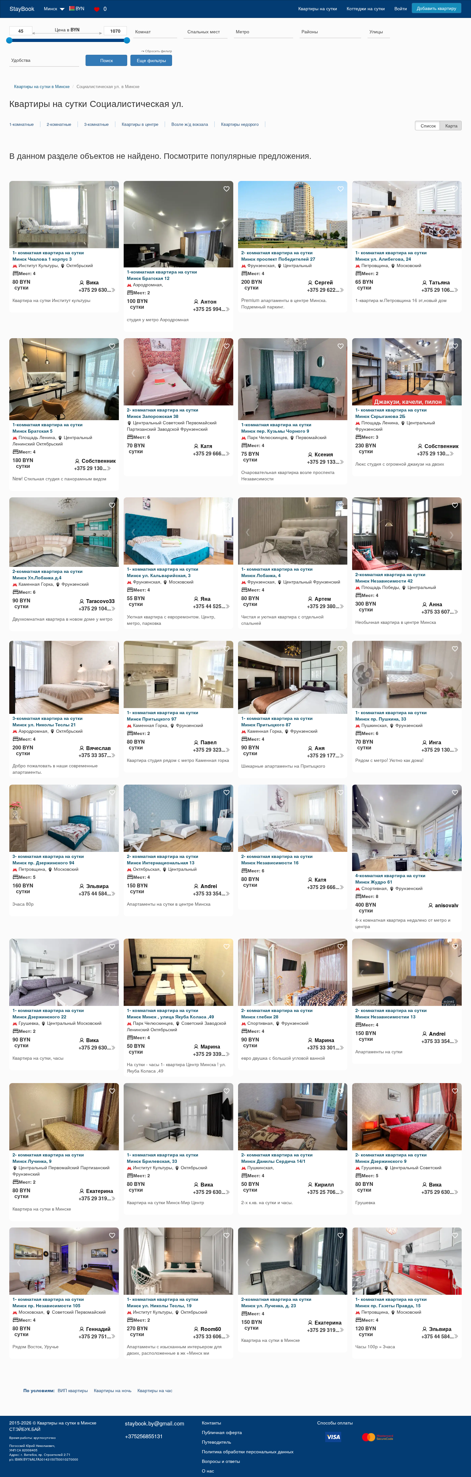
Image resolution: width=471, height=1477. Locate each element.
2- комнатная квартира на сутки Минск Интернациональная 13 (162, 859)
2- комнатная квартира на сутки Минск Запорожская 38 (162, 412)
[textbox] (203, 31)
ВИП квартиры (73, 1390)
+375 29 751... (94, 1336)
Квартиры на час (154, 1390)
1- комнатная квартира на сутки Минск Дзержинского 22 (48, 1013)
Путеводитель (216, 1442)
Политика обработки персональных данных (247, 1451)
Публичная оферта (222, 1432)
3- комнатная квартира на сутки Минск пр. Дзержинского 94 (48, 859)
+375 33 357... (94, 755)
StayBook (22, 8)
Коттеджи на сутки (366, 8)
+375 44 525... (209, 606)
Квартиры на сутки (317, 8)
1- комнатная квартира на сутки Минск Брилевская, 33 (162, 1157)
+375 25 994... (209, 309)
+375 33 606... (209, 1336)
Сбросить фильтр (158, 51)
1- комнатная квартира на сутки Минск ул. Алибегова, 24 (391, 255)
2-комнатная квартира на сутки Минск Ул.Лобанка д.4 (47, 574)
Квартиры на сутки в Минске (66, 1422)
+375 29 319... (94, 1198)
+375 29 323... (209, 749)
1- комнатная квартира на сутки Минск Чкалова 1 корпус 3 (48, 255)
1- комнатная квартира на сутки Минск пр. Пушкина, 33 (391, 715)
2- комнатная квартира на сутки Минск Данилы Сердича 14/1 (277, 1157)
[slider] (9, 40)
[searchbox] (155, 31)
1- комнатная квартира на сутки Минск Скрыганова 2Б (391, 412)
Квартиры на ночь (112, 1390)
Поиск (106, 60)
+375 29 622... (323, 289)
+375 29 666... (209, 453)
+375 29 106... (437, 289)
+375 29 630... (94, 289)
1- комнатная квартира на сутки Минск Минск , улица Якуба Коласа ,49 (170, 1013)
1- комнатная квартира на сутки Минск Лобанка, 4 (277, 572)
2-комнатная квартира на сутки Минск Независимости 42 (390, 577)
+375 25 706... (323, 1191)
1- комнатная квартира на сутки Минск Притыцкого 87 (277, 721)
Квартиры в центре (140, 124)
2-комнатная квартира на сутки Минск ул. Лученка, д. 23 (276, 1302)
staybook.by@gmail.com (154, 1423)
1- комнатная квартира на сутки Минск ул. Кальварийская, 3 (162, 572)
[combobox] (155, 32)
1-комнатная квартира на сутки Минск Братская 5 (47, 427)
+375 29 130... (90, 468)
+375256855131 (144, 1436)
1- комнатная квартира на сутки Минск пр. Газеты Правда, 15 (391, 1302)
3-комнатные (96, 124)
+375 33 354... (209, 893)
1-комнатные (21, 124)
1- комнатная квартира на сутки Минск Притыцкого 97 (162, 715)
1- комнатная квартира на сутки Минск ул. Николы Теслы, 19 (162, 1302)
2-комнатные (59, 124)
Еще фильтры (151, 60)
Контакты (211, 1422)
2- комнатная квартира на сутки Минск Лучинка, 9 (48, 1157)
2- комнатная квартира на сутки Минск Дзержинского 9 (391, 1157)
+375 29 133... (323, 461)
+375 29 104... (94, 608)
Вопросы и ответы (221, 1461)
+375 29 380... (323, 606)
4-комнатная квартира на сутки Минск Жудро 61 (390, 878)
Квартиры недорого (240, 124)
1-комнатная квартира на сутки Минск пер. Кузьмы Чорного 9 (276, 427)
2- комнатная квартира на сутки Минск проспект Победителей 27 (278, 255)
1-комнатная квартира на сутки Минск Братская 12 (162, 274)
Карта (451, 125)
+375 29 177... (323, 755)
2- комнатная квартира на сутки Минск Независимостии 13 (391, 1013)
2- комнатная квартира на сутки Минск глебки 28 (277, 1013)
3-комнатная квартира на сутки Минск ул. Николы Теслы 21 (47, 721)
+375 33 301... (323, 1047)
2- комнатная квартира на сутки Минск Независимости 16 (277, 859)
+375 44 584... (94, 893)
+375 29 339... (209, 1053)
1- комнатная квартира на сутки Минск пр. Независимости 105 (48, 1302)
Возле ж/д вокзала (189, 124)
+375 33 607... (437, 611)
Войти (400, 8)
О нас (208, 1470)
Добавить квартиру (436, 8)
